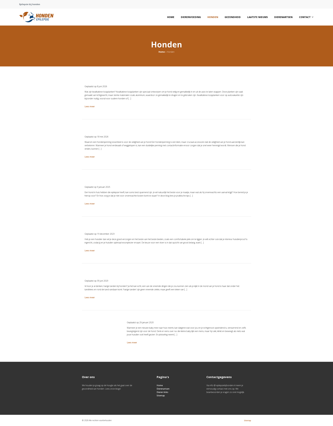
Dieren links (162, 392)
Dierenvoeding (191, 17)
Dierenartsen (283, 17)
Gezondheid (233, 17)
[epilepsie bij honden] (36, 17)
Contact (305, 17)
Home (170, 17)
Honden (212, 17)
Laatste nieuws (257, 17)
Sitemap (161, 395)
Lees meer (90, 106)
